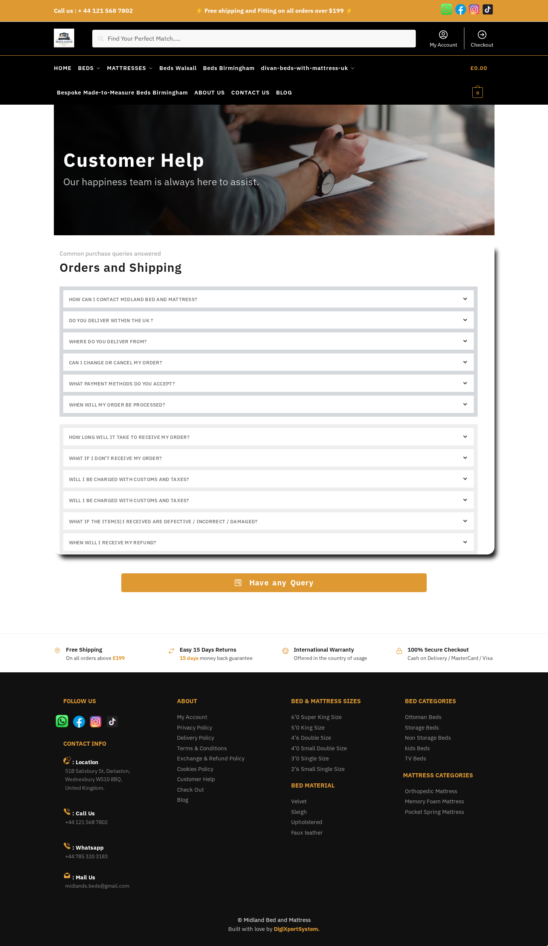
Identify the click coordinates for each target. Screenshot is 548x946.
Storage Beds (422, 727)
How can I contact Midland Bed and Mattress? (133, 299)
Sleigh (299, 811)
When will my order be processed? (117, 405)
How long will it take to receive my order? (129, 437)
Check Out (190, 789)
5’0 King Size (308, 727)
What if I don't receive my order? (115, 458)
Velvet (299, 801)
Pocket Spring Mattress (434, 811)
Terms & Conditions (202, 748)
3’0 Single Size (310, 758)
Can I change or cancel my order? (115, 363)
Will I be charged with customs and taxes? (129, 479)
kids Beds (417, 748)
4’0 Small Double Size (319, 748)
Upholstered (306, 822)
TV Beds (415, 758)
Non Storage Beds (428, 737)
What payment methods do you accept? (122, 384)
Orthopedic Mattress (431, 791)
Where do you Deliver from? (108, 341)
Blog (182, 799)
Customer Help (196, 779)
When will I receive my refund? (112, 542)
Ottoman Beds (423, 717)
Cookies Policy (195, 768)
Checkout (482, 44)
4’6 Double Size (311, 737)
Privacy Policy (194, 727)
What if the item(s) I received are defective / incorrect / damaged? (163, 521)
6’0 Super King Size (316, 717)
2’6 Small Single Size (318, 768)
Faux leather (307, 832)
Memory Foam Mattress (434, 801)
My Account (443, 44)
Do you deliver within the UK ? (111, 320)
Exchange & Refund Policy (210, 758)
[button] (268, 299)
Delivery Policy (195, 737)
